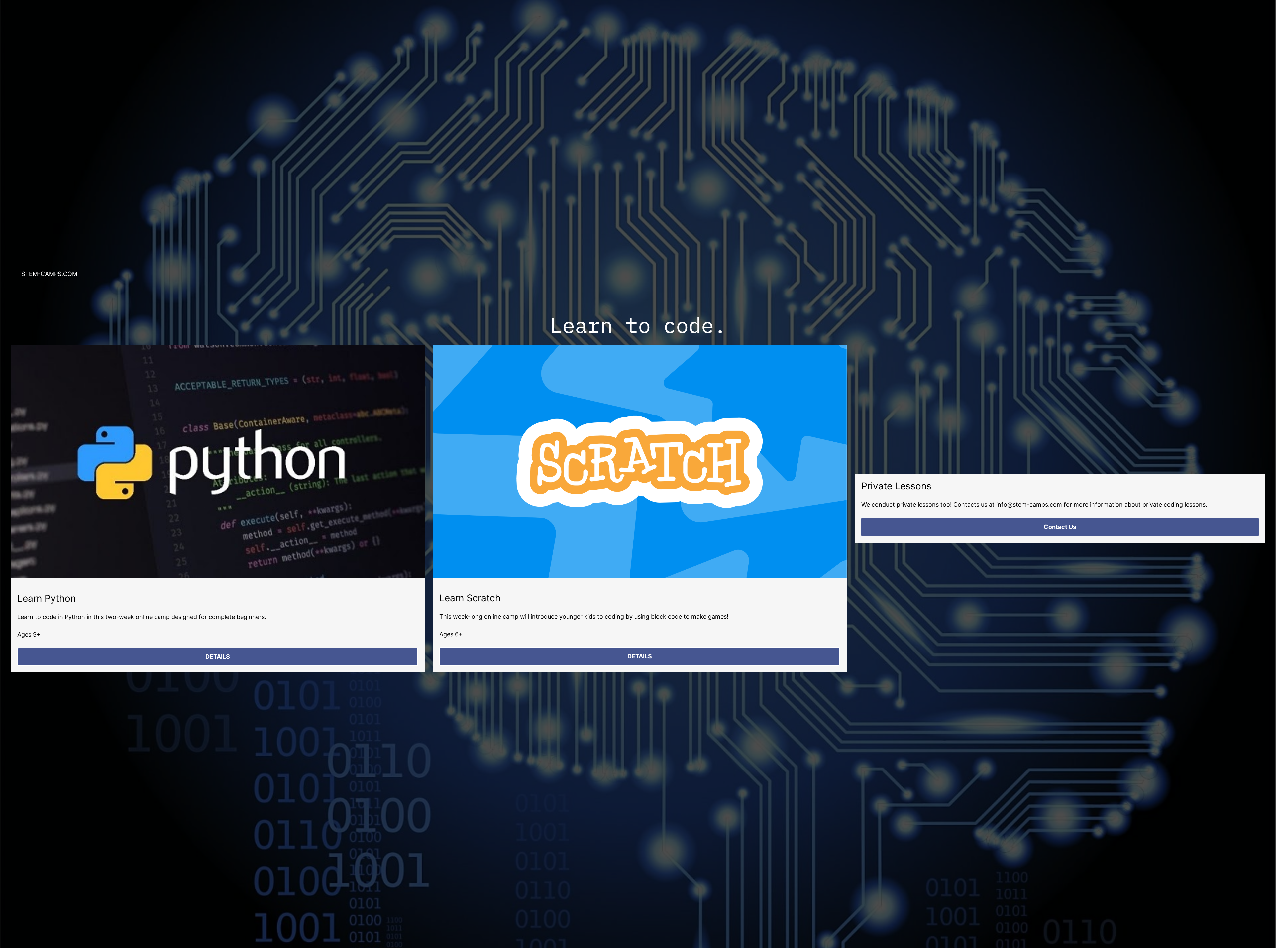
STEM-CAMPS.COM (49, 273)
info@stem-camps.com (1029, 504)
